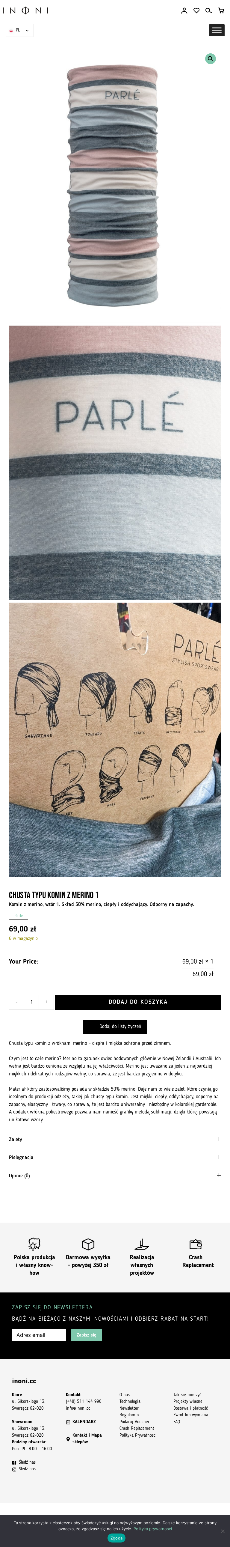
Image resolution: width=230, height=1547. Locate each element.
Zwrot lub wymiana (190, 1415)
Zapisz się (86, 1335)
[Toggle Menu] (217, 30)
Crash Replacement (136, 1428)
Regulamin (129, 1415)
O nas (124, 1395)
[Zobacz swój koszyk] (221, 10)
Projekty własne (187, 1401)
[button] (210, 58)
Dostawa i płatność (190, 1408)
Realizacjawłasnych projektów (142, 1265)
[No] (223, 1531)
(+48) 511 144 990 (84, 1401)
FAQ (176, 1422)
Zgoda (116, 1538)
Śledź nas (27, 1462)
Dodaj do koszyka (138, 1002)
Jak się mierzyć (187, 1395)
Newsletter (129, 1408)
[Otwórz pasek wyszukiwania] (208, 10)
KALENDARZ (84, 1422)
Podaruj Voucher (134, 1422)
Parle (18, 916)
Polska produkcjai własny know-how (34, 1265)
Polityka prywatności (153, 1528)
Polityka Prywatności (138, 1435)
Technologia (129, 1401)
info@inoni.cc (78, 1408)
